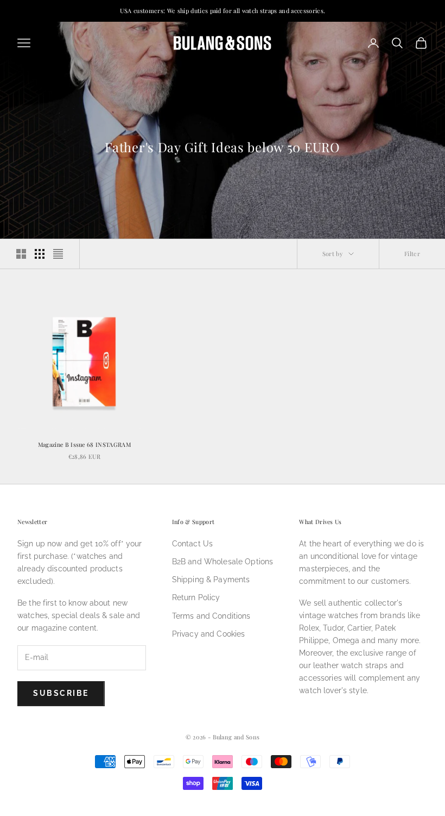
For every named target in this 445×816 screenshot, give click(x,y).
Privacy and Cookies (208, 634)
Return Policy (196, 597)
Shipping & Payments (211, 579)
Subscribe (61, 693)
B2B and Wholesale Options (223, 561)
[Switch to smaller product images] (39, 254)
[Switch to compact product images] (58, 254)
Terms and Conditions (211, 616)
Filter (412, 254)
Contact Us (192, 543)
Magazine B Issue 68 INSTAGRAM (84, 444)
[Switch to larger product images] (21, 254)
